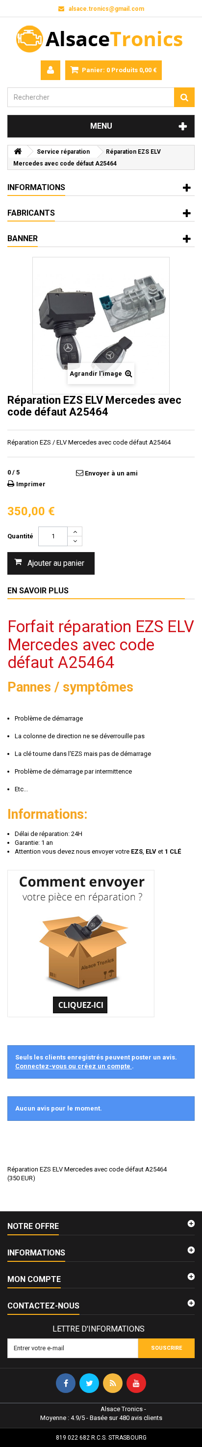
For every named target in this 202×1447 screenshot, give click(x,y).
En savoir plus (38, 590)
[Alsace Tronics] (101, 39)
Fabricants (31, 213)
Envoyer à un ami (111, 473)
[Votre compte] (50, 70)
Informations (36, 187)
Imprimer (31, 484)
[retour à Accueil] (17, 151)
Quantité (20, 536)
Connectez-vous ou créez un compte (73, 1066)
